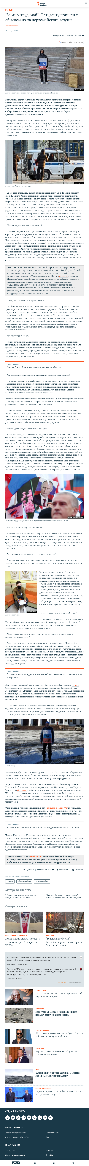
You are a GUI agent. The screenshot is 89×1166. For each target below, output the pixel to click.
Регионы (9, 10)
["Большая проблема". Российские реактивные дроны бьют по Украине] (65, 922)
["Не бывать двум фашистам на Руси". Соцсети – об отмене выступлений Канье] (19, 1036)
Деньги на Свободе (43, 1088)
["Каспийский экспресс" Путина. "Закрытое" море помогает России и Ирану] (19, 1076)
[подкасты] (35, 1163)
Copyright (49, 1155)
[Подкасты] (45, 1117)
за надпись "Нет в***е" (57, 808)
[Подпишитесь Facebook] (13, 1117)
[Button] (58, 35)
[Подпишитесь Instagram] (34, 1117)
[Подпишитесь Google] (7, 1117)
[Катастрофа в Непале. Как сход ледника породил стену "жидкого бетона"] (19, 1015)
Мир (37, 1070)
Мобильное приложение (15, 1133)
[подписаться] (50, 1117)
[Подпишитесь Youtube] (23, 1117)
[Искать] (73, 1163)
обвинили (22, 790)
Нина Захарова (11, 26)
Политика (39, 1049)
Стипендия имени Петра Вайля (18, 1137)
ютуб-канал (35, 857)
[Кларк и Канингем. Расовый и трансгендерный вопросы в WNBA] (24, 922)
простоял (63, 276)
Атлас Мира (40, 1009)
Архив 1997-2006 (52, 1133)
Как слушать (10, 1151)
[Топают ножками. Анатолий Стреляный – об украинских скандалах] (19, 997)
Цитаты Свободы (42, 1030)
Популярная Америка (16, 936)
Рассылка (49, 1151)
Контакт (49, 1137)
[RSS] (40, 1117)
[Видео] (54, 1163)
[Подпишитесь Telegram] (29, 1117)
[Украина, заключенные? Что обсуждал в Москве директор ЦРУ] (19, 1055)
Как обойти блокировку (15, 1155)
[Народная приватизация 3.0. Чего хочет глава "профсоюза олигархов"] (19, 1094)
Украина (50, 936)
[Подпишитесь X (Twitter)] (18, 1117)
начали (75, 685)
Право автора (40, 991)
